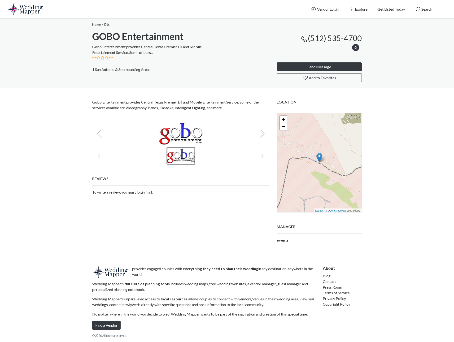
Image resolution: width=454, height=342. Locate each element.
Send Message (319, 67)
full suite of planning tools (147, 283)
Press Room (332, 287)
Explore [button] (360, 9)
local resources (174, 299)
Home (96, 24)
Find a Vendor (106, 325)
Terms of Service (336, 292)
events (283, 240)
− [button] (283, 126)
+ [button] (283, 119)
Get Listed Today (391, 9)
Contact (329, 281)
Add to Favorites (322, 77)
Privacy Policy (334, 298)
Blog (327, 275)
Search (426, 9)
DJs (106, 24)
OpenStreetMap (337, 210)
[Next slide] (262, 134)
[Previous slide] (100, 134)
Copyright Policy (336, 304)
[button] (355, 46)
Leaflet (319, 210)
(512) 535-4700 (335, 38)
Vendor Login (327, 9)
